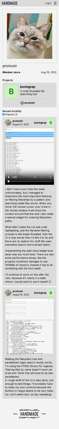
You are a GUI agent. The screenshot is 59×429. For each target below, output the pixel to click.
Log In (48, 3)
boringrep (40, 122)
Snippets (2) (11, 114)
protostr (18, 121)
